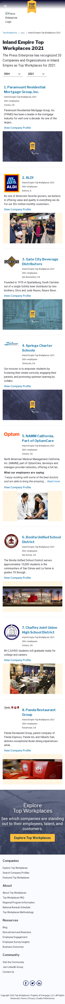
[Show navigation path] (23, 33)
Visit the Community (13, 962)
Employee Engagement (15, 937)
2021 (31, 73)
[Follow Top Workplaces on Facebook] (25, 983)
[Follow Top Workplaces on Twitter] (32, 983)
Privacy (31, 998)
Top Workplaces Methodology (18, 912)
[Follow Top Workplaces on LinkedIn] (39, 983)
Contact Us (8, 972)
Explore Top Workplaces (32, 838)
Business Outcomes (13, 947)
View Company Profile (17, 127)
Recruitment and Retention (17, 932)
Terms (24, 998)
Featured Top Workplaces (16, 877)
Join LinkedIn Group (13, 967)
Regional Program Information (19, 902)
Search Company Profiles (16, 872)
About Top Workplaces (14, 892)
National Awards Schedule (16, 907)
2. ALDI (28, 178)
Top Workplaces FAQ (13, 897)
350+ (7, 73)
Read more (53, 481)
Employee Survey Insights (16, 942)
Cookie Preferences (45, 998)
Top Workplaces (10, 33)
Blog (5, 927)
